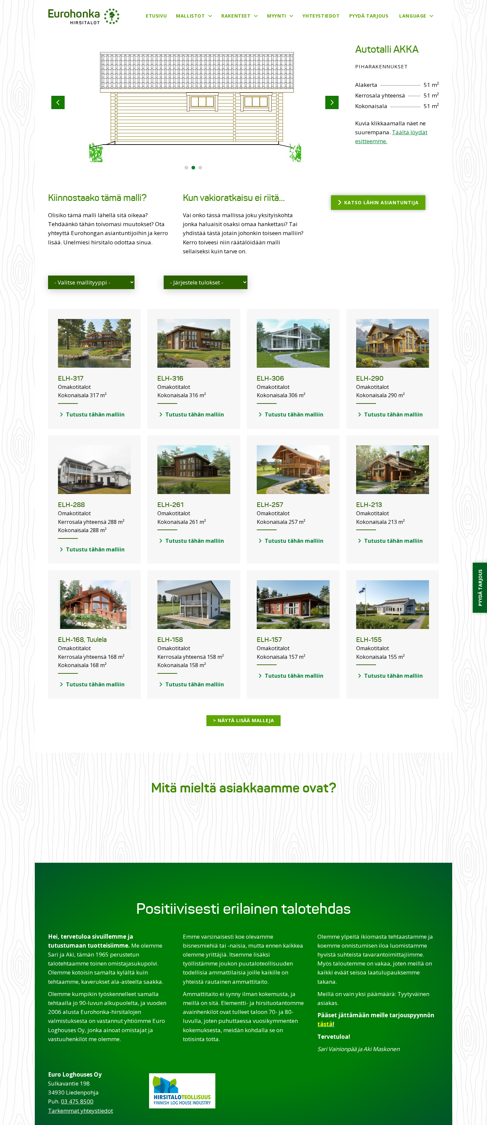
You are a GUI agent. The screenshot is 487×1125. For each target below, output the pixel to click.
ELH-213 (369, 505)
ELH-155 (369, 640)
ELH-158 (170, 640)
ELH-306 (270, 378)
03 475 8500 (77, 1101)
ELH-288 (71, 505)
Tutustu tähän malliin (95, 414)
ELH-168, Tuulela (82, 640)
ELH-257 (270, 505)
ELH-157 (269, 640)
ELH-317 (70, 378)
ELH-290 (370, 378)
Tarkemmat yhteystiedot (80, 1110)
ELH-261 (170, 505)
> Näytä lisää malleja (243, 720)
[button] (186, 167)
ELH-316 (170, 378)
